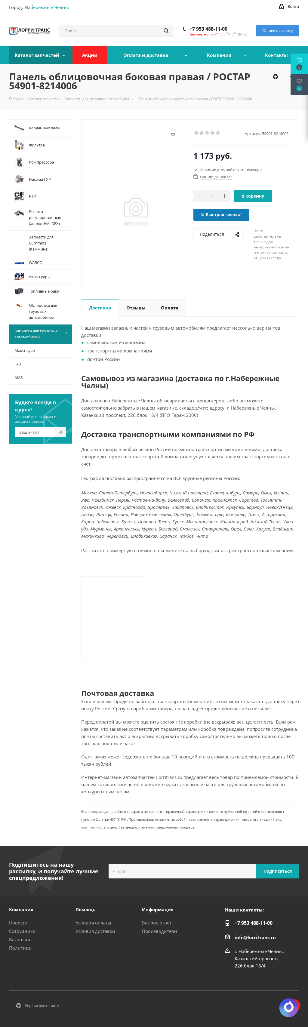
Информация (158, 909)
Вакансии (19, 939)
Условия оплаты (93, 923)
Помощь (85, 909)
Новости (18, 923)
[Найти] (166, 31)
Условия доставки (95, 931)
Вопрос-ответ (156, 923)
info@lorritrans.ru (255, 937)
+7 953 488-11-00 (208, 29)
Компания (21, 909)
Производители (159, 931)
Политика (20, 948)
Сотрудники (22, 931)
